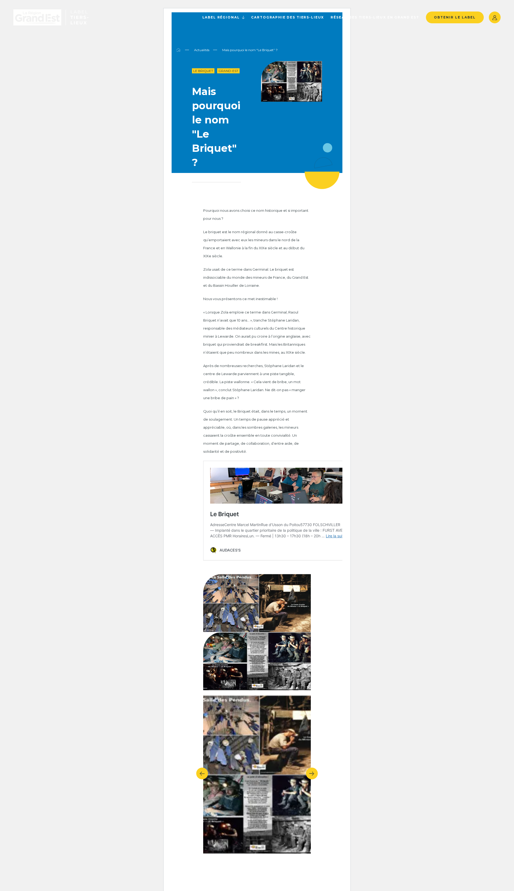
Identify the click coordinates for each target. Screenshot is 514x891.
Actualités (201, 50)
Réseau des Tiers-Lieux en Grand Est (375, 17)
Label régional (221, 17)
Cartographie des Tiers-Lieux (287, 17)
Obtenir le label (455, 17)
